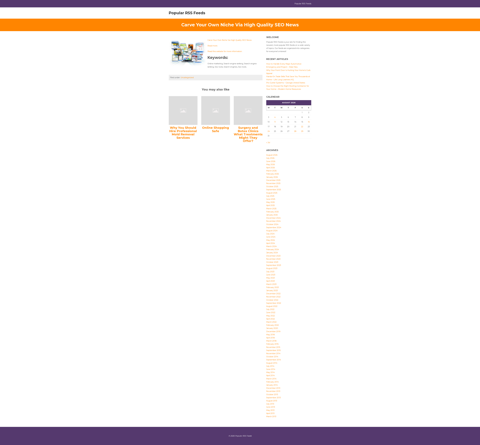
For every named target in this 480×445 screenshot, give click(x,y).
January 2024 (272, 253)
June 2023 (270, 275)
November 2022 (273, 297)
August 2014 (271, 363)
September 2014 (273, 360)
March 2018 (271, 341)
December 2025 (273, 180)
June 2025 (270, 199)
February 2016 (272, 344)
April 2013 (270, 413)
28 (295, 131)
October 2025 (272, 186)
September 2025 (273, 189)
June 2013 (270, 407)
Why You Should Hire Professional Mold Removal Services (183, 132)
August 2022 (271, 306)
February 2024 (272, 249)
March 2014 (271, 379)
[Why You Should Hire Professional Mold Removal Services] (183, 110)
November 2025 (273, 183)
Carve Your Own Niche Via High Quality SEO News (230, 40)
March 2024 (271, 246)
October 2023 (272, 262)
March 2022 (271, 322)
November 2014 (273, 353)
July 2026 (270, 158)
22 (302, 127)
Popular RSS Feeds (187, 13)
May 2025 (270, 202)
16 (309, 122)
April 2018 (270, 338)
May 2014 (270, 372)
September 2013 (273, 397)
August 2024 (272, 231)
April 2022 (270, 319)
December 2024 (273, 218)
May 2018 (270, 335)
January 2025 (272, 215)
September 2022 (273, 303)
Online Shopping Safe (215, 129)
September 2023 (273, 265)
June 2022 (270, 312)
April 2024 (270, 243)
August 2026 (271, 155)
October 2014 (272, 357)
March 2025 (271, 209)
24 (269, 131)
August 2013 (271, 401)
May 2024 (270, 240)
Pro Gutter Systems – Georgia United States (285, 83)
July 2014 (270, 366)
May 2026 (270, 164)
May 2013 (270, 410)
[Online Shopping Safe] (215, 110)
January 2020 (272, 328)
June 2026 (270, 161)
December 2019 (273, 331)
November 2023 (273, 259)
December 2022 (273, 293)
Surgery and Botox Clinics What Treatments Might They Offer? (248, 134)
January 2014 (272, 385)
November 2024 (273, 221)
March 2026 (271, 171)
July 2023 (270, 271)
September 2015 (273, 350)
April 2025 (270, 205)
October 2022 (272, 300)
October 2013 (272, 394)
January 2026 (272, 177)
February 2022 (272, 325)
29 (302, 131)
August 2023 (271, 268)
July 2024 (270, 234)
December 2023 (273, 256)
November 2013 (273, 391)
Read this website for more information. (225, 51)
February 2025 (272, 212)
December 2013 (273, 388)
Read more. (213, 46)
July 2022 (270, 309)
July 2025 (270, 196)
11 (275, 122)
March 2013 (271, 416)
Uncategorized (187, 77)
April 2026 (270, 167)
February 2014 (272, 382)
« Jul (268, 142)
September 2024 (273, 227)
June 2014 (270, 369)
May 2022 (270, 316)
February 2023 (272, 287)
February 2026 (272, 174)
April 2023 (270, 281)
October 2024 (272, 224)
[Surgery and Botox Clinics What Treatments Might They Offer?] (248, 110)
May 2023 (270, 278)
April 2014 (270, 375)
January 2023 (272, 290)
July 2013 (270, 404)
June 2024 (270, 237)
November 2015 (273, 347)
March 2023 (271, 284)
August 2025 (271, 193)
